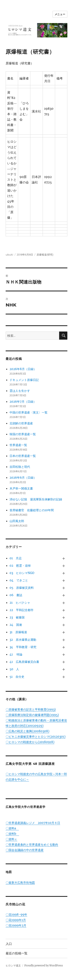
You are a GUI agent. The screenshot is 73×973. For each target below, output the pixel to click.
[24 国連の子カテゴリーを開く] (63, 625)
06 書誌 (16, 595)
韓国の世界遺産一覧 (23, 434)
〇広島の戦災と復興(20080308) (27, 731)
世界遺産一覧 (18, 445)
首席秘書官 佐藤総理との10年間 (32, 510)
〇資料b (12, 834)
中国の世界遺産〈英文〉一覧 (28, 412)
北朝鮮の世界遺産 (21, 423)
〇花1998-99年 (16, 914)
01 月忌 (16, 558)
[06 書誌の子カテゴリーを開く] (63, 595)
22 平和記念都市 (21, 610)
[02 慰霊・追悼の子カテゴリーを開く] (63, 566)
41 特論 (16, 654)
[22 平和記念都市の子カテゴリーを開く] (63, 610)
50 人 (14, 669)
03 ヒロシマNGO (22, 573)
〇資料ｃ (11, 839)
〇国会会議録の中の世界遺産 (25, 850)
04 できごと (19, 580)
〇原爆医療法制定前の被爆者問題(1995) (32, 715)
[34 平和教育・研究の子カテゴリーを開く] (63, 647)
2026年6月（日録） (23, 477)
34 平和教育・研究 (23, 647)
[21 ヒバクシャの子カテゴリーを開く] (63, 602)
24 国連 (16, 625)
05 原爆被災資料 (22, 588)
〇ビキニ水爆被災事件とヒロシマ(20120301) (35, 736)
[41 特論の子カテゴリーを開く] (63, 654)
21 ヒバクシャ (20, 602)
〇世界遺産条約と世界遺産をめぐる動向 (32, 844)
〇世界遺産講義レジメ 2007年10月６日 (33, 823)
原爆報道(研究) (45, 254)
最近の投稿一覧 (16, 953)
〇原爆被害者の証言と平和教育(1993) (31, 709)
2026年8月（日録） (23, 369)
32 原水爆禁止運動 (23, 639)
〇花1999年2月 (16, 925)
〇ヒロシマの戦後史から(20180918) (30, 742)
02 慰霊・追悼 (20, 565)
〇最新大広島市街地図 (20, 882)
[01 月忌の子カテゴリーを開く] (63, 558)
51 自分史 (17, 677)
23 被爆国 (17, 617)
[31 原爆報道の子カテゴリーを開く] (63, 632)
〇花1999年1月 (16, 920)
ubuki (9, 254)
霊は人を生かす (21, 391)
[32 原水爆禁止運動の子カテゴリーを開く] (63, 639)
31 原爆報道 (18, 632)
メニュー (60, 14)
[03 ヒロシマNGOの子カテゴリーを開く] (63, 573)
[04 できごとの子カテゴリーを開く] (63, 580)
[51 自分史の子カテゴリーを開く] (63, 676)
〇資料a (12, 828)
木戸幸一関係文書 (21, 488)
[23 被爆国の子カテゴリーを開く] (63, 617)
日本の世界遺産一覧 (23, 456)
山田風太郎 (17, 521)
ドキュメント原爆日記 (24, 380)
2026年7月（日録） (23, 401)
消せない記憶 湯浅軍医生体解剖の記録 (36, 499)
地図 (9, 872)
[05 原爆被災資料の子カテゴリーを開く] (63, 588)
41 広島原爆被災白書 (24, 662)
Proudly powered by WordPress (43, 965)
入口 (9, 944)
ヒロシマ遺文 (13, 965)
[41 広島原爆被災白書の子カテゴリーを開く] (63, 662)
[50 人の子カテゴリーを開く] (63, 669)
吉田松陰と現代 (20, 467)
